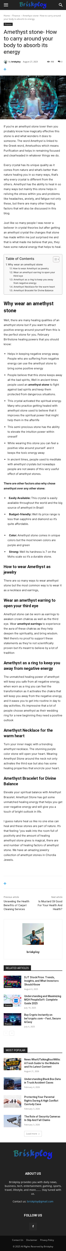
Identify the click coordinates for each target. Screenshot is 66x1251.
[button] (6, 5)
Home (7, 15)
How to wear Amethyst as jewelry (31, 268)
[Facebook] (33, 1226)
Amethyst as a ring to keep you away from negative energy (33, 281)
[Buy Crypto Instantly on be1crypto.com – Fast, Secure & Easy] (12, 1019)
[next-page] (12, 1033)
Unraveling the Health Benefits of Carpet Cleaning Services (16, 905)
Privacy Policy (47, 1240)
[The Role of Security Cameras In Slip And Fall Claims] (12, 1121)
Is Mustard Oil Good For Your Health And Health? (50, 905)
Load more (31, 1133)
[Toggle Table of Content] (54, 259)
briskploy (16, 61)
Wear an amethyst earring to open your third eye (34, 274)
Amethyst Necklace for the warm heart (34, 286)
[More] (33, 69)
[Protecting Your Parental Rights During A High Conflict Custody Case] (12, 1101)
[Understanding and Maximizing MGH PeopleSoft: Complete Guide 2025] (12, 1000)
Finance (16, 15)
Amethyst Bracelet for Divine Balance (34, 290)
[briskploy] (6, 62)
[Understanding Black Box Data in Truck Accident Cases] (12, 1083)
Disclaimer (31, 1240)
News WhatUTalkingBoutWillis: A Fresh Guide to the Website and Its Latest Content (42, 1063)
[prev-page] (6, 1033)
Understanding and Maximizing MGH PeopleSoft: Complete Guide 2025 (42, 1000)
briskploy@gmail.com (40, 1201)
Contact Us (17, 1240)
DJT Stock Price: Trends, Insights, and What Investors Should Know (41, 981)
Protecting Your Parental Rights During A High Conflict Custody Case (41, 1101)
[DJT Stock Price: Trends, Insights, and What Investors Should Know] (12, 982)
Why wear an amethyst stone (25, 264)
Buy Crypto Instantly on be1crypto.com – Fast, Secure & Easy (42, 1018)
